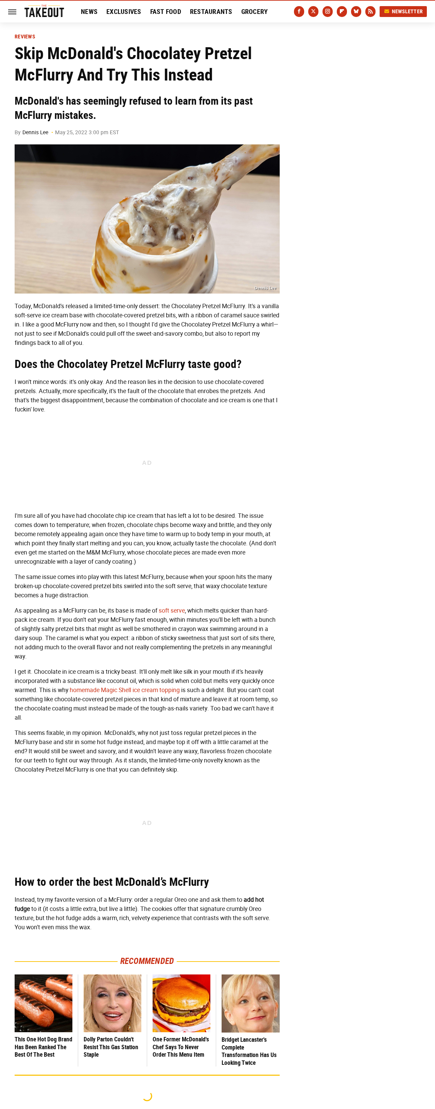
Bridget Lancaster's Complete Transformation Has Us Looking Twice (249, 1051)
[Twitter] (313, 11)
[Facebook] (299, 11)
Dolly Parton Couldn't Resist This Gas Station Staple (111, 1047)
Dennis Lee (35, 132)
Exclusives (123, 11)
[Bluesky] (356, 11)
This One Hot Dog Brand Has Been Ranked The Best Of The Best (43, 1047)
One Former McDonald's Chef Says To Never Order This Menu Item (181, 1047)
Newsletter (407, 11)
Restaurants (211, 11)
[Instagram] (328, 11)
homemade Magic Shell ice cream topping (125, 690)
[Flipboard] (342, 11)
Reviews (25, 36)
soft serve (172, 610)
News (89, 11)
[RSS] (370, 11)
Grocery (254, 11)
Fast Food (165, 11)
